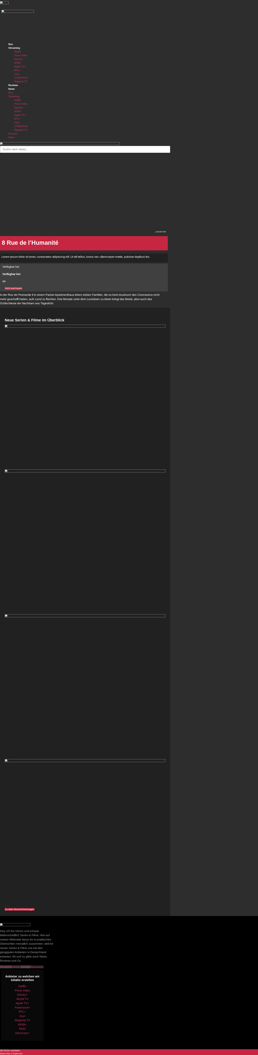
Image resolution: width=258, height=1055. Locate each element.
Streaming (14, 48)
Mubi (22, 1028)
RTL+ (17, 70)
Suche (166, 144)
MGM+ (22, 1024)
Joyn (16, 74)
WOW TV (22, 999)
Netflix (17, 51)
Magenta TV (20, 81)
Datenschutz (5, 1053)
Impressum (17, 1053)
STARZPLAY (21, 78)
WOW (17, 63)
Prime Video (20, 55)
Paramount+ (22, 1007)
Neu (10, 44)
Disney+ (18, 59)
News (11, 89)
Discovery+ (22, 1033)
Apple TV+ (20, 66)
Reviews (13, 85)
